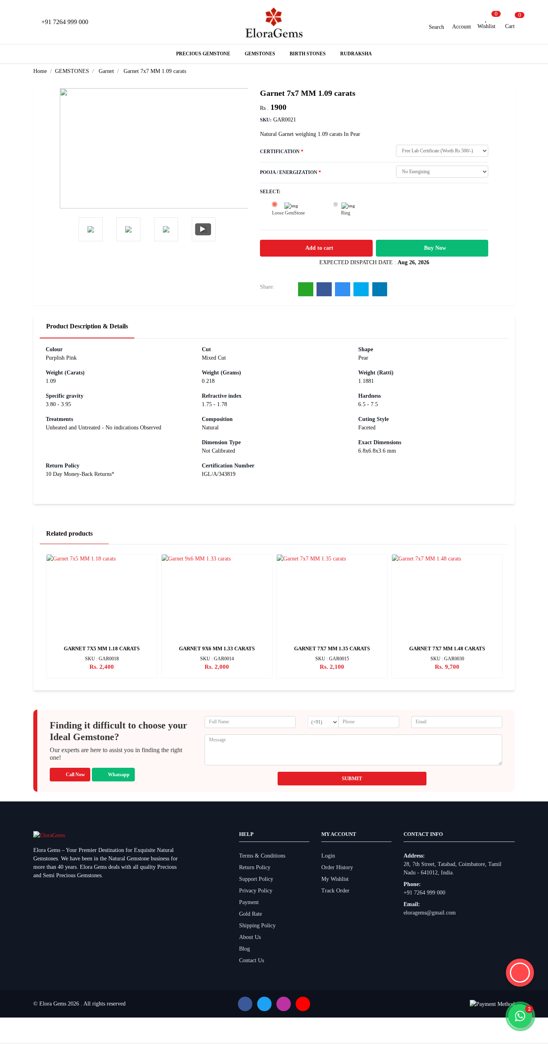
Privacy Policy (255, 891)
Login (328, 856)
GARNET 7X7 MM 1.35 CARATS (332, 648)
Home (40, 71)
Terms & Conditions (262, 856)
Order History (337, 867)
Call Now (75, 774)
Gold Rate (250, 914)
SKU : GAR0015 (332, 659)
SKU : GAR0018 (102, 659)
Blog (244, 949)
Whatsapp (119, 774)
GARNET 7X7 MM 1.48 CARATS (447, 648)
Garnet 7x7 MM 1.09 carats (155, 71)
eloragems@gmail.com (430, 913)
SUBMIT (352, 778)
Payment (249, 902)
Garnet (106, 71)
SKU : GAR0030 (447, 659)
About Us (250, 937)
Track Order (335, 891)
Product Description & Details (87, 326)
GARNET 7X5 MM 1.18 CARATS (102, 648)
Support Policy (256, 879)
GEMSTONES (72, 71)
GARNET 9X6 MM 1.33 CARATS (217, 648)
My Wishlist (335, 879)
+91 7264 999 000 (424, 893)
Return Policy (254, 867)
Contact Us (251, 960)
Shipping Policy (257, 926)
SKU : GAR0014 (217, 659)
